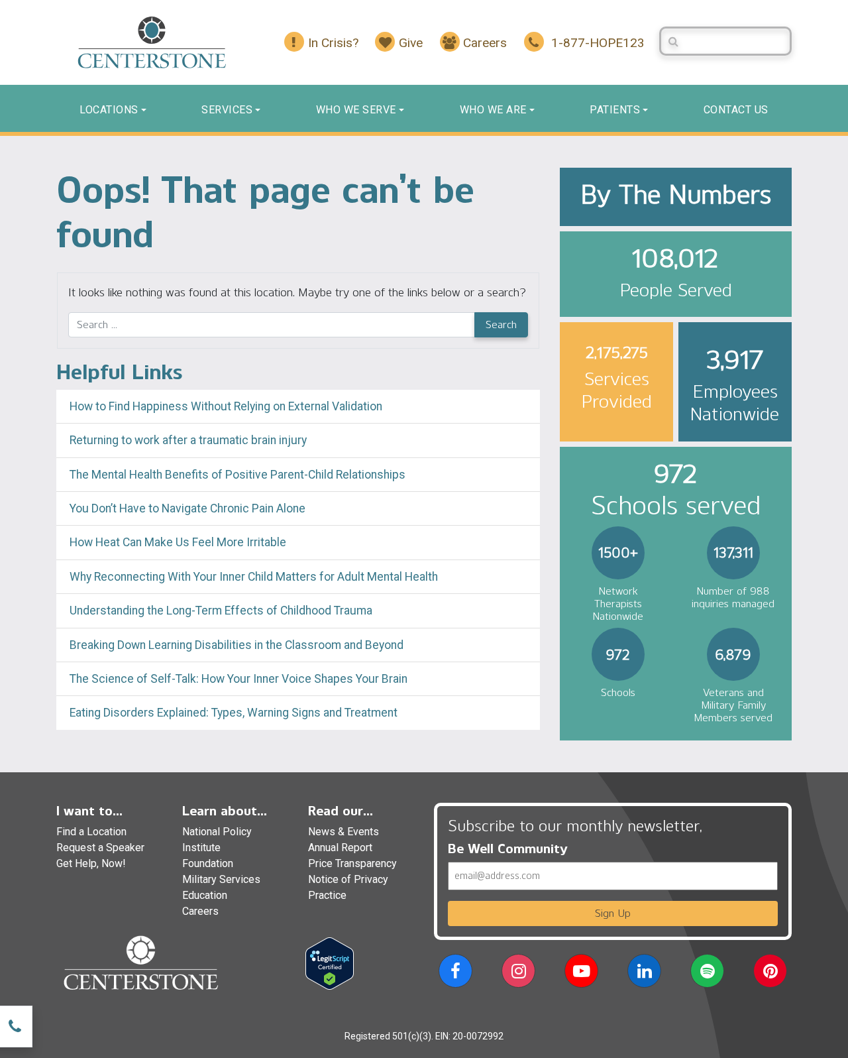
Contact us (736, 109)
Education (204, 895)
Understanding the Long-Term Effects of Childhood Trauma (221, 610)
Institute (201, 847)
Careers (200, 911)
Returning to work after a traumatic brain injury (189, 440)
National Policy (217, 831)
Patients (615, 109)
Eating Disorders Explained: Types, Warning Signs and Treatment (234, 712)
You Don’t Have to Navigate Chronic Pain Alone (187, 508)
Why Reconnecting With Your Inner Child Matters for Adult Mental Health (254, 576)
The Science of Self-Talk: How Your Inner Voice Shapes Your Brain (238, 678)
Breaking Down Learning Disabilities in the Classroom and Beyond (236, 645)
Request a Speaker (100, 847)
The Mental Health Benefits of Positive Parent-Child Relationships (237, 474)
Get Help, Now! (91, 863)
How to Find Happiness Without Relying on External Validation (226, 406)
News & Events (343, 831)
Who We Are (493, 109)
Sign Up (613, 913)
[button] (455, 973)
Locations (109, 109)
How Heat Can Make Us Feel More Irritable (178, 542)
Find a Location (91, 831)
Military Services (221, 879)
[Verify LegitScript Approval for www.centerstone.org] (329, 963)
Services (226, 109)
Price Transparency (352, 863)
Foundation (207, 863)
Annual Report (340, 847)
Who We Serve (356, 109)
